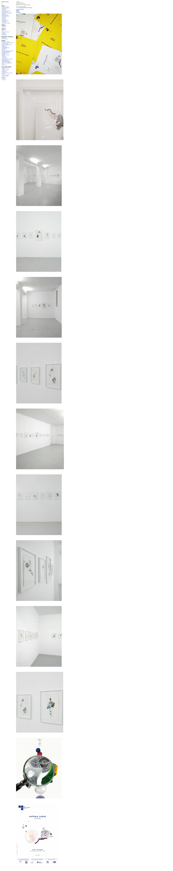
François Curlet (29, 7)
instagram (17, 11)
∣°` (2, 3)
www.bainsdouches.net (20, 9)
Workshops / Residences (7, 36)
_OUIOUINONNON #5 (5, 47)
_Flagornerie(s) (4, 8)
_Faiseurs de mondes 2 (5, 31)
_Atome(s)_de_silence (5, 7)
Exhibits (3, 40)
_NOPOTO (3, 49)
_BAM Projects (4, 29)
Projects (3, 28)
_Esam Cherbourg (5, 38)
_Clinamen (3, 53)
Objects (3, 24)
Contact (3, 77)
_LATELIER (3, 37)
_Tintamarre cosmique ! (5, 41)
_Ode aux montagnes (5, 43)
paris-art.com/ (18, 12)
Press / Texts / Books (6, 66)
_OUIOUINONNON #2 (5, 52)
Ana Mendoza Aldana (22, 7)
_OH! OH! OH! (4, 48)
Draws (3, 5)
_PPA (2, 30)
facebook (17, 10)
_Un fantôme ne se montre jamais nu (8, 42)
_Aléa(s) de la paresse (5, 6)
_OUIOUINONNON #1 (5, 54)
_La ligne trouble (4, 46)
